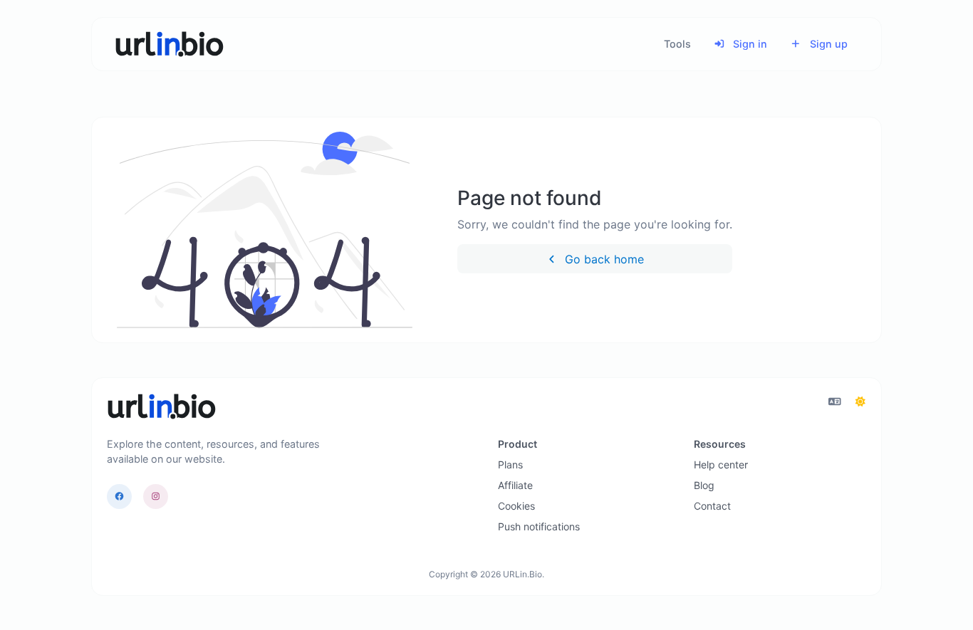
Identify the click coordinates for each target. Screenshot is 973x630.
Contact (712, 506)
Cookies (516, 506)
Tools (677, 44)
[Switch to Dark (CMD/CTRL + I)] (860, 401)
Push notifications (539, 526)
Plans (510, 464)
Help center (721, 464)
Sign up (827, 44)
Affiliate (515, 485)
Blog (704, 485)
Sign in (748, 44)
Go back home (602, 259)
